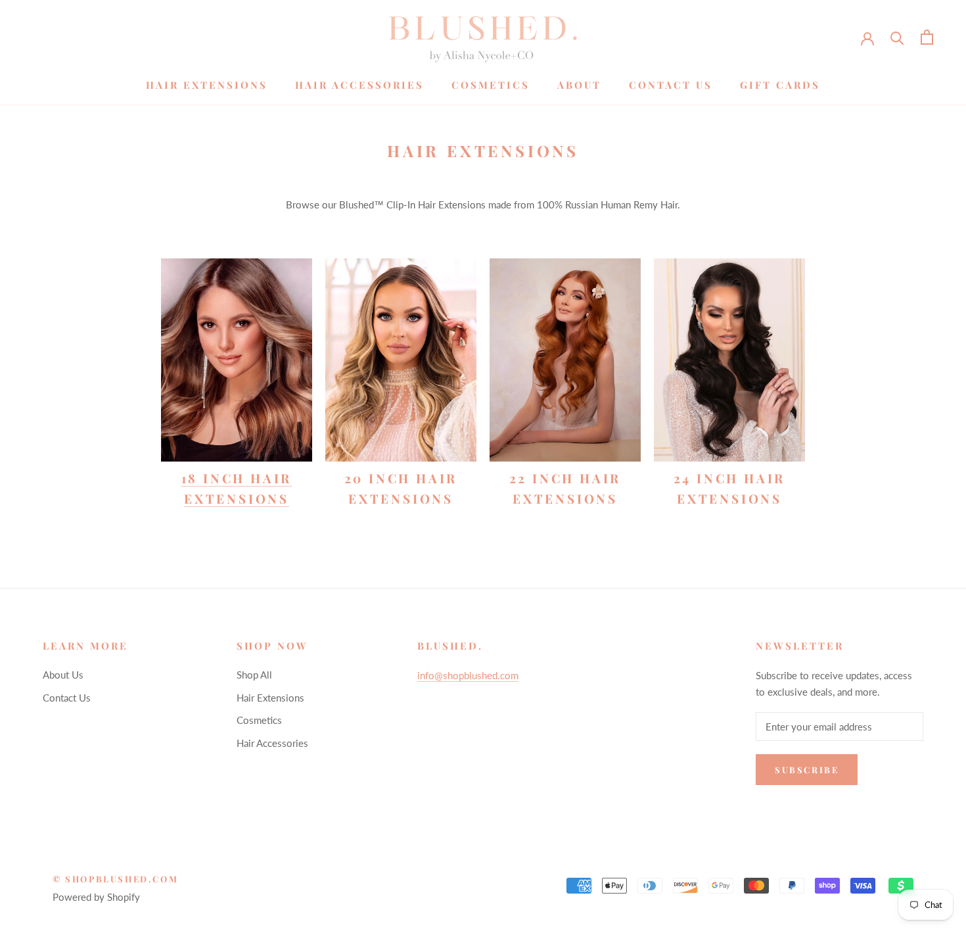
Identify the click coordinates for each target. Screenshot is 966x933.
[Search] (897, 37)
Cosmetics (490, 84)
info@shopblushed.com (467, 675)
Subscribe (807, 769)
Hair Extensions (206, 84)
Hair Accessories (359, 84)
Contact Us (670, 84)
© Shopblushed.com (115, 878)
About (579, 84)
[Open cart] (927, 37)
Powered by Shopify (96, 897)
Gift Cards (780, 84)
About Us (63, 675)
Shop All (254, 675)
